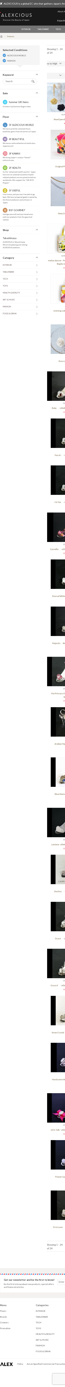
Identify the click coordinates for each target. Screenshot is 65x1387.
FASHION (11, 61)
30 (39, 75)
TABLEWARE (43, 29)
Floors (3, 1311)
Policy (20, 1364)
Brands (3, 1316)
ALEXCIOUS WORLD (16, 55)
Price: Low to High (47, 63)
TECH (58, 29)
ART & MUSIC (9, 299)
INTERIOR (26, 29)
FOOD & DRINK (10, 313)
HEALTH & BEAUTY (11, 292)
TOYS (5, 285)
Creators (4, 1322)
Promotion (5, 1328)
